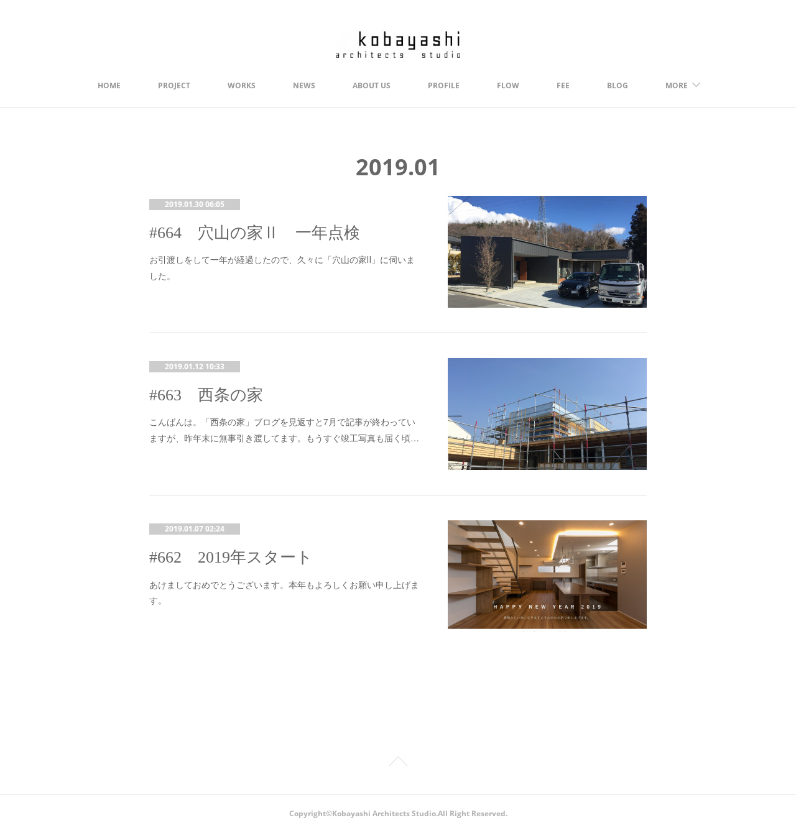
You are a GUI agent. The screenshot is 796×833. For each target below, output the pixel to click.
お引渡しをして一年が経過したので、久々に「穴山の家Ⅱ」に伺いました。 (282, 267)
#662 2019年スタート (231, 557)
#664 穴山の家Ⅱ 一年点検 (254, 233)
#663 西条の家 (206, 395)
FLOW (508, 85)
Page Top (398, 763)
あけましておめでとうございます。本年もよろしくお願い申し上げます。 (284, 592)
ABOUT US (372, 85)
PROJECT (174, 85)
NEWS (304, 85)
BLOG (617, 85)
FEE (563, 85)
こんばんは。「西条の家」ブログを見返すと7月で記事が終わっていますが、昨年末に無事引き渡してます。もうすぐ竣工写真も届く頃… (284, 429)
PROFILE (444, 85)
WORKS (242, 85)
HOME (109, 85)
